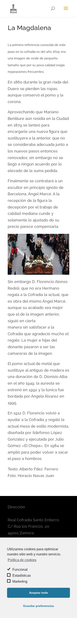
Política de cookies (22, 560)
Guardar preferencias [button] (38, 606)
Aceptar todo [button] (38, 592)
